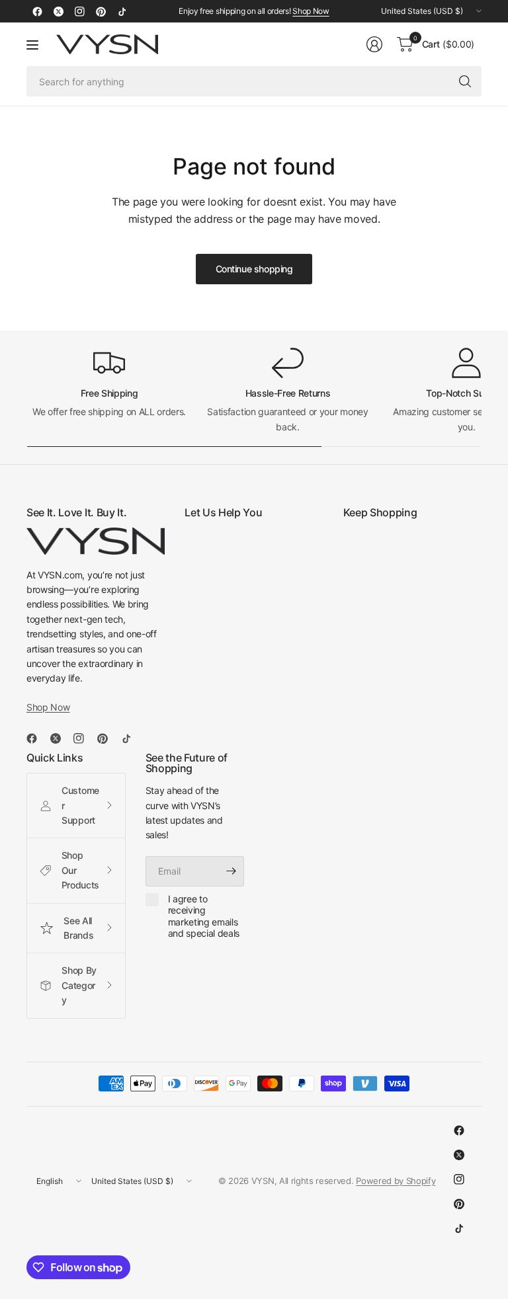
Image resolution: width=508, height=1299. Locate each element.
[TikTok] (121, 11)
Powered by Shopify (395, 1180)
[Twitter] (58, 11)
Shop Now (310, 11)
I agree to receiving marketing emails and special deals (204, 916)
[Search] (465, 81)
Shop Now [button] (47, 707)
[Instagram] (79, 11)
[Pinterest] (100, 11)
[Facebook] (37, 11)
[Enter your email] (231, 871)
